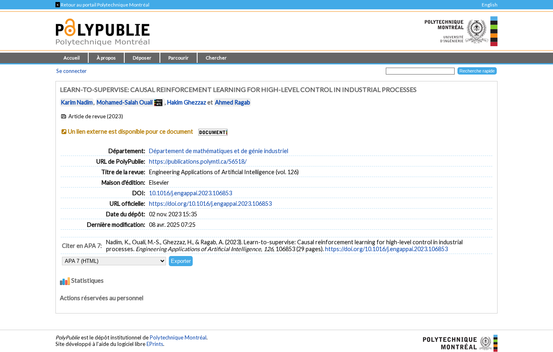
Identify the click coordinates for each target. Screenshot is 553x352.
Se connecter (71, 71)
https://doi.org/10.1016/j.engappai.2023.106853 (210, 203)
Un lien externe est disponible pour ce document (130, 131)
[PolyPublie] (102, 48)
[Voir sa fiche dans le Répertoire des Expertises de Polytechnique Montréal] (158, 102)
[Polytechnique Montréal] (457, 342)
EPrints (155, 344)
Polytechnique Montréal (178, 337)
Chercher (216, 57)
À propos (106, 57)
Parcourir (178, 57)
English (490, 4)
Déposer (142, 57)
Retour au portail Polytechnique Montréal (102, 4)
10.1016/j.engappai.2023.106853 (190, 193)
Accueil (72, 57)
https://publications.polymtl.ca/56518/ (198, 161)
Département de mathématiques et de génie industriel (218, 150)
